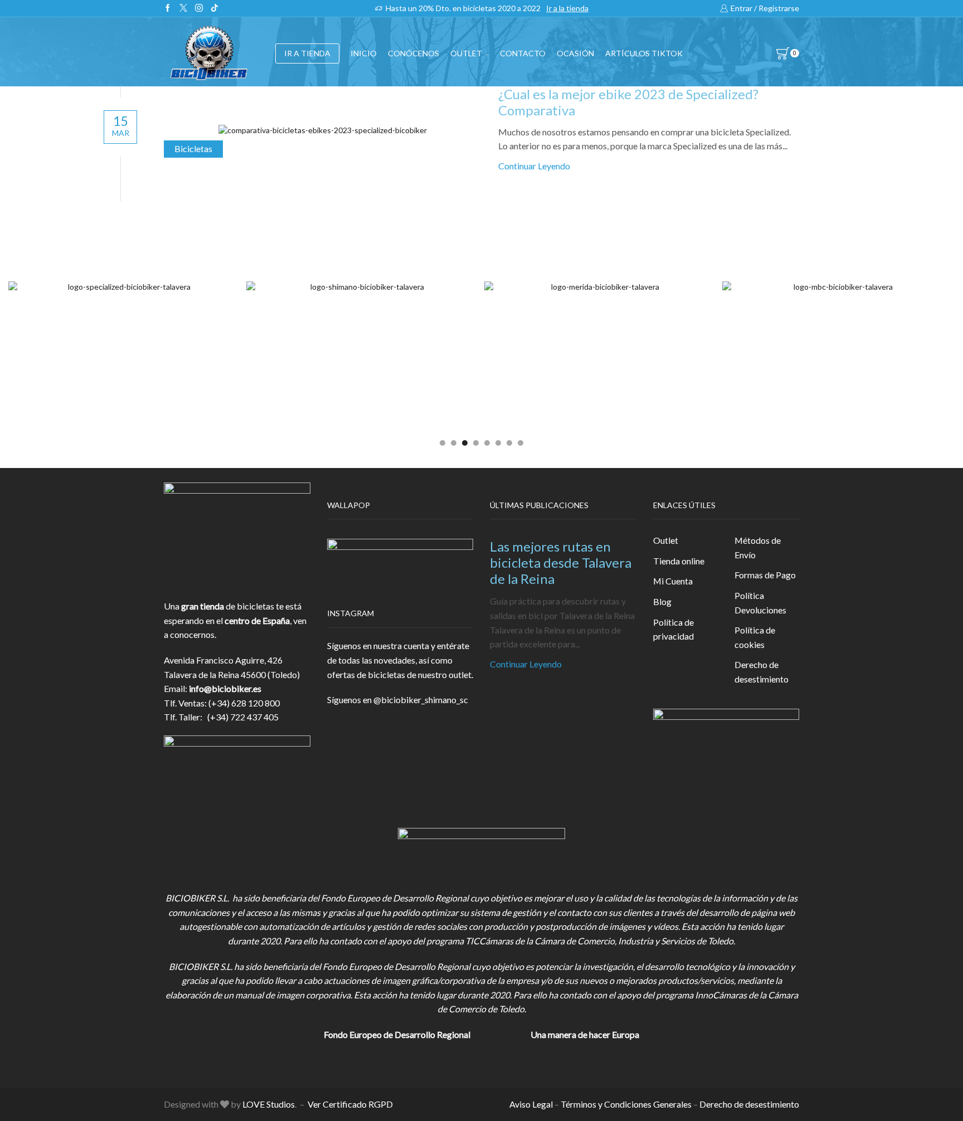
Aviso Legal (531, 1104)
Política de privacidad (673, 629)
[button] (442, 443)
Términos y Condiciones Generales (626, 1104)
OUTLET (466, 53)
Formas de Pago (765, 574)
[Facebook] (168, 8)
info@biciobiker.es (225, 688)
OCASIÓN (575, 53)
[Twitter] (183, 8)
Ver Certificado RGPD (350, 1104)
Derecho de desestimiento (762, 671)
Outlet (665, 540)
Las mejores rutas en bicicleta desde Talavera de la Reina (560, 562)
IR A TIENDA (307, 53)
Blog (662, 601)
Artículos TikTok (644, 53)
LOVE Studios (268, 1104)
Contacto (523, 53)
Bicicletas (193, 148)
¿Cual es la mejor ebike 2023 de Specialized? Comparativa (628, 102)
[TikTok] (214, 8)
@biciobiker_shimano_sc (420, 699)
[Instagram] (199, 8)
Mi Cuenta (673, 581)
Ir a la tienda (567, 8)
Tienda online (678, 560)
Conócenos (413, 53)
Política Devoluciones (760, 602)
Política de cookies (755, 637)
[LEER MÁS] (322, 128)
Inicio (364, 53)
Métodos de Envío (758, 547)
